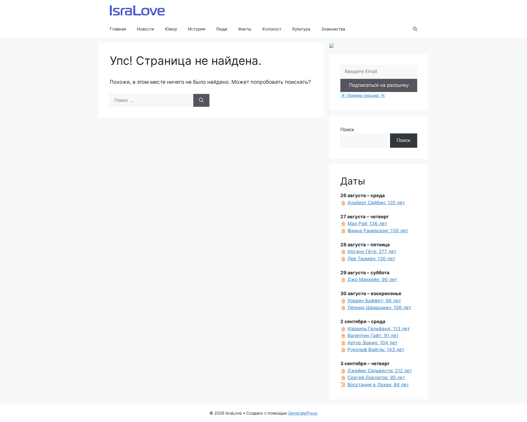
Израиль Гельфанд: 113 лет (378, 328)
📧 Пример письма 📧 (362, 95)
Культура (301, 29)
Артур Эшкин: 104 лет (372, 342)
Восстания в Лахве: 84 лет (378, 384)
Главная (118, 29)
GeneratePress (303, 413)
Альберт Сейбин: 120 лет (376, 202)
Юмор (171, 29)
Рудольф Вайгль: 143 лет (375, 349)
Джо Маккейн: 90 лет (372, 279)
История (196, 29)
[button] (415, 29)
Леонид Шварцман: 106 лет (379, 307)
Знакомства (333, 29)
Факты (244, 29)
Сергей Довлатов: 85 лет (376, 377)
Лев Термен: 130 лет (371, 258)
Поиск (347, 129)
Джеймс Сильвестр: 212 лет (379, 370)
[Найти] (201, 100)
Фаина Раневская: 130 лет (377, 230)
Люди (221, 29)
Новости (145, 29)
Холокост (271, 29)
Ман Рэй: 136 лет (367, 223)
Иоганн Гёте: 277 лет (371, 251)
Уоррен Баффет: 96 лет (374, 300)
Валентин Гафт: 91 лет (373, 335)
